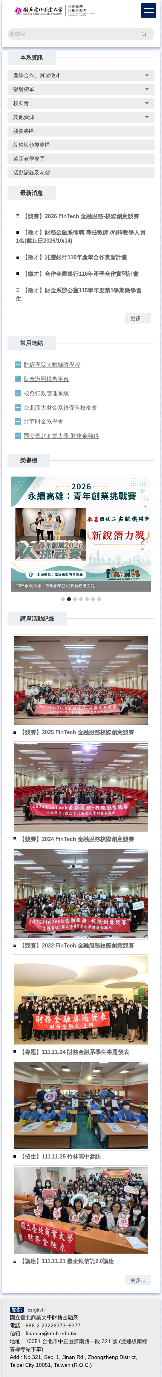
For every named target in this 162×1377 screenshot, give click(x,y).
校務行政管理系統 (46, 393)
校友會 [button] (21, 103)
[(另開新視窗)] (81, 680)
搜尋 (144, 34)
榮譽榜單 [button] (23, 89)
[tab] (63, 599)
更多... (137, 318)
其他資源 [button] (23, 117)
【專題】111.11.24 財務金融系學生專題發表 (74, 1052)
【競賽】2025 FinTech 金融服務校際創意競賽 (76, 732)
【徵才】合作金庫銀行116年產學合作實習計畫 (80, 273)
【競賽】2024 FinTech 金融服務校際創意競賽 (76, 839)
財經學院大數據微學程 (52, 364)
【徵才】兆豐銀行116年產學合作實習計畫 (74, 257)
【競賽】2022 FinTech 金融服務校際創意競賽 (76, 945)
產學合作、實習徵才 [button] (37, 75)
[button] (20, 539)
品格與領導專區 (31, 145)
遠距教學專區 (29, 159)
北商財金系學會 (43, 421)
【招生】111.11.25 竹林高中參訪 (60, 1156)
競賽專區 (23, 131)
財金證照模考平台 (46, 379)
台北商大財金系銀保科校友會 (60, 407)
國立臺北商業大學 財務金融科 (61, 436)
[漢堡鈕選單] (148, 10)
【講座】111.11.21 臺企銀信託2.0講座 (66, 1261)
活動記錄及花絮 (31, 173)
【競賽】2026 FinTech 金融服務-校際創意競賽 (80, 216)
